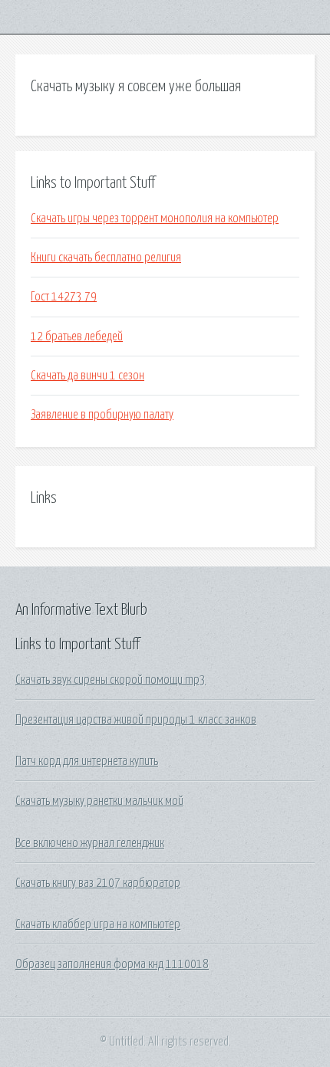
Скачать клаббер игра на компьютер (97, 924)
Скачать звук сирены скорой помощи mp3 (110, 680)
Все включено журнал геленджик (89, 843)
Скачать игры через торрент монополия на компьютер (155, 218)
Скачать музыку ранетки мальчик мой (99, 801)
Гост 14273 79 (64, 297)
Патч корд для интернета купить (86, 761)
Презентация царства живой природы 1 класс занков (135, 720)
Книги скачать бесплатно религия (106, 257)
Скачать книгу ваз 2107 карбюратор (97, 883)
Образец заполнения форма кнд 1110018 (112, 964)
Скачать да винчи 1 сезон (87, 375)
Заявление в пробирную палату (102, 415)
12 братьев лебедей (77, 336)
